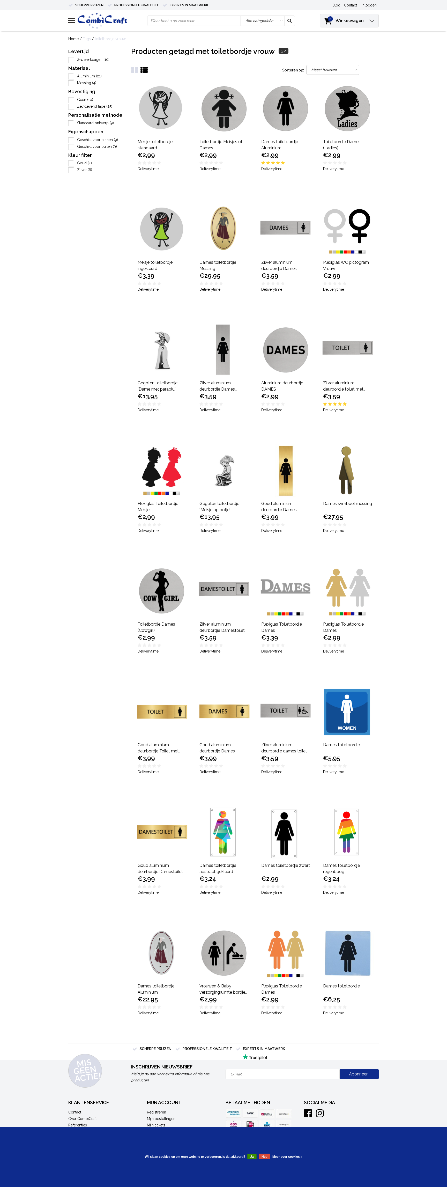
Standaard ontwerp (95, 123)
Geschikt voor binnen (97, 140)
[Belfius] (267, 1113)
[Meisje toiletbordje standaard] (162, 109)
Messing (86, 83)
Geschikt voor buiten (97, 146)
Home (73, 39)
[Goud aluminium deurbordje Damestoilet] (162, 832)
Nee (264, 1157)
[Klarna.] (284, 1124)
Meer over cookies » (287, 1157)
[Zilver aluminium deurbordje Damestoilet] (224, 591)
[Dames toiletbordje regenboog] (348, 832)
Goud (84, 163)
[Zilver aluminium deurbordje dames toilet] (286, 712)
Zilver (84, 170)
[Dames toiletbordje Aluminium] (286, 109)
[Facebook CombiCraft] (308, 1115)
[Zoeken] (289, 20)
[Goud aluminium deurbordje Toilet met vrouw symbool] (162, 712)
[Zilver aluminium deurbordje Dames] (286, 229)
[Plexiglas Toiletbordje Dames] (286, 591)
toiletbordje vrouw (110, 39)
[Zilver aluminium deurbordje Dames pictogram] (224, 350)
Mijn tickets (156, 1125)
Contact (74, 1112)
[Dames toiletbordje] (348, 712)
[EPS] (233, 1124)
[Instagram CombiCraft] (320, 1115)
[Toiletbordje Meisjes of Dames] (224, 109)
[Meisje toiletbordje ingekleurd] (162, 229)
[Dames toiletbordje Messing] (224, 229)
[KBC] (267, 1124)
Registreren (156, 1112)
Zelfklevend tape (94, 106)
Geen (85, 100)
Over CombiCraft (82, 1119)
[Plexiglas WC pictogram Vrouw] (348, 229)
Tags (87, 39)
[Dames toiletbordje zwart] (286, 832)
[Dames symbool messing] (348, 471)
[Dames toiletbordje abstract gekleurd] (224, 832)
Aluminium (89, 76)
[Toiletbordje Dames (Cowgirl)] (162, 591)
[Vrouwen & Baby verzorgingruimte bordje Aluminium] (224, 953)
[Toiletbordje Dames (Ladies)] (348, 109)
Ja (252, 1157)
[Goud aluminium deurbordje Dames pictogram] (286, 471)
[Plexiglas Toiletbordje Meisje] (162, 471)
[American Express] (233, 1113)
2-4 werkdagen (93, 59)
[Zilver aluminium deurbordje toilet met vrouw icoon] (348, 350)
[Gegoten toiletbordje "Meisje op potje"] (224, 471)
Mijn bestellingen (161, 1119)
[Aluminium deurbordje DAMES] (286, 350)
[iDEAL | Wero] (250, 1124)
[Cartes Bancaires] (284, 1113)
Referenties (77, 1125)
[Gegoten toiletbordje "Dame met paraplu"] (162, 350)
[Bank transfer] (250, 1113)
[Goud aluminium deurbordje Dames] (224, 712)
